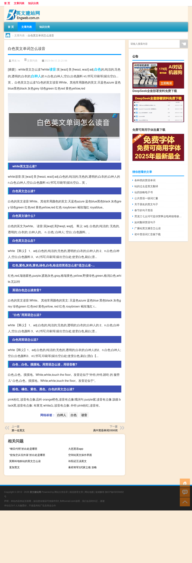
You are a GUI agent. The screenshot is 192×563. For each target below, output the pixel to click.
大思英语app (75, 448)
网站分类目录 (61, 491)
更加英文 (14, 467)
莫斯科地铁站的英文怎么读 (25, 461)
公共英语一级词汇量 (146, 198)
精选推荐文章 (76, 491)
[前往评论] (184, 492)
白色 (97, 69)
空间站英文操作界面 (80, 455)
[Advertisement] (96, 536)
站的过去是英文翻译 (146, 186)
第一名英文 (18, 430)
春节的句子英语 (143, 210)
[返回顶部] (184, 501)
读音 (52, 69)
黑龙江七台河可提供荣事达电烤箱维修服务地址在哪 (159, 216)
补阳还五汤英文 (77, 461)
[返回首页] (184, 483)
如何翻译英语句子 (144, 222)
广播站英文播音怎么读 (147, 228)
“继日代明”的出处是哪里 (23, 448)
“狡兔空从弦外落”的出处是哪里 (27, 455)
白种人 (36, 76)
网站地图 (89, 491)
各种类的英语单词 (144, 180)
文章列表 (19, 3)
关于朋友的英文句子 (146, 204)
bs (19, 60)
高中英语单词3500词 (105, 430)
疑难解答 (99, 491)
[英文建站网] (24, 7)
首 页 (7, 3)
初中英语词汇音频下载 (147, 234)
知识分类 (33, 3)
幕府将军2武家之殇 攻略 (82, 467)
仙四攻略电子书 (143, 192)
